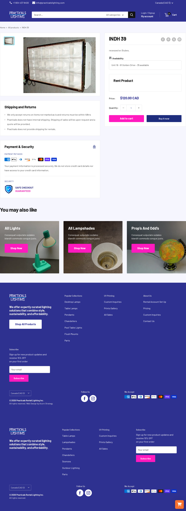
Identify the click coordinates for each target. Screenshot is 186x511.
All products (13, 27)
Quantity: (113, 107)
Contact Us (148, 321)
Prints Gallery (111, 308)
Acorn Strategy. (46, 403)
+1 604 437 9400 (21, 2)
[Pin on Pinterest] (168, 39)
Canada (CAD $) (18, 393)
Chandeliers (71, 321)
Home (2, 27)
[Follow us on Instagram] (93, 398)
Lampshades (68, 442)
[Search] (131, 15)
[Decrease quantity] (123, 108)
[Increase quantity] (139, 108)
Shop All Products (25, 324)
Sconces (66, 461)
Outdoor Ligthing (71, 467)
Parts (67, 340)
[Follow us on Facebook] (84, 398)
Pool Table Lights (73, 327)
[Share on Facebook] (163, 39)
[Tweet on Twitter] (174, 39)
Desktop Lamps (72, 301)
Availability (118, 58)
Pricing (146, 308)
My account (147, 16)
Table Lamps (71, 308)
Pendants (69, 314)
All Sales (108, 314)
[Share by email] (179, 39)
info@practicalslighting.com (50, 2)
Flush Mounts (71, 334)
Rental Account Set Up (154, 301)
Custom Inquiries (112, 301)
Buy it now (164, 118)
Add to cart (126, 118)
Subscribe (19, 378)
